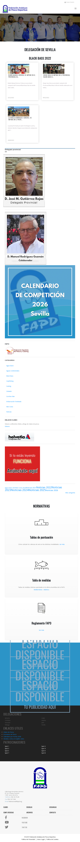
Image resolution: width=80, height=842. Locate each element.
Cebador (9, 391)
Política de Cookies (52, 839)
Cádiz (43, 718)
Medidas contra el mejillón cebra (13, 739)
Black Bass (9, 376)
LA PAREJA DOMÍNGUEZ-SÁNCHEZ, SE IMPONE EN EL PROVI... (20, 119)
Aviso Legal (40, 839)
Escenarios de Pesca (9, 734)
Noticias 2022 (44, 487)
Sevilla (43, 725)
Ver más (41, 630)
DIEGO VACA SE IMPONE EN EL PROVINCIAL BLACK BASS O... (56, 76)
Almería (7, 718)
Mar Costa (9, 407)
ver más (62, 544)
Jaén (42, 722)
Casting (8, 386)
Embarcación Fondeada (13, 401)
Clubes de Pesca (8, 732)
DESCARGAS (52, 807)
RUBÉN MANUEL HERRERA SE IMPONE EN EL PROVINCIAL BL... (21, 76)
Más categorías (70, 493)
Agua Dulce (10, 366)
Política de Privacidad (28, 839)
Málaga (7, 725)
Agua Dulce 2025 (10, 488)
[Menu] (75, 8)
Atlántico (46, 590)
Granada (7, 722)
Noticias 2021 (31, 488)
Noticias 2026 (52, 490)
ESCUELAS (29, 807)
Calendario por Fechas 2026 (12, 736)
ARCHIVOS (29, 812)
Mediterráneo (38, 590)
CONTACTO (52, 812)
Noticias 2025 (37, 490)
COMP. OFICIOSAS (8, 812)
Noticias (9, 412)
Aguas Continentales (12, 371)
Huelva (43, 720)
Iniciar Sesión (70, 2)
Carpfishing (9, 381)
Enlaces (7, 426)
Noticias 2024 (19, 490)
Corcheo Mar (10, 396)
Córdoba (7, 720)
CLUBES (5, 807)
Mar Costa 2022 (21, 488)
